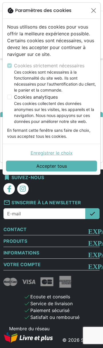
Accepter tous (51, 166)
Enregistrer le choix (52, 153)
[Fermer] (93, 10)
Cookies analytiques (36, 97)
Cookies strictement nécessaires (49, 65)
